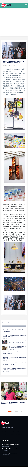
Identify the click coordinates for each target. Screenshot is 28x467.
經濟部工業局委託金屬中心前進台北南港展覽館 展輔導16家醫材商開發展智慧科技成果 (14, 369)
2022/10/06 (12, 65)
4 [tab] (10, 411)
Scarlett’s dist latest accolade (9, 448)
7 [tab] (15, 411)
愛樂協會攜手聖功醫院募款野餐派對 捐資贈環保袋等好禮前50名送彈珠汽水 (14, 352)
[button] (25, 5)
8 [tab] (16, 411)
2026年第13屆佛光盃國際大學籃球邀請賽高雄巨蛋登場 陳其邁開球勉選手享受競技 (17, 341)
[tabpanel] (14, 394)
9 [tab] (17, 411)
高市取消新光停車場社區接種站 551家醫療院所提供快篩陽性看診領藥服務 (14, 330)
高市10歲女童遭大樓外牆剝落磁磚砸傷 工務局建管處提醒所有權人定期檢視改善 (14, 336)
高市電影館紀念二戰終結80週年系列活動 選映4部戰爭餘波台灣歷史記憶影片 (17, 347)
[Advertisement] (14, 22)
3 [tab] (8, 411)
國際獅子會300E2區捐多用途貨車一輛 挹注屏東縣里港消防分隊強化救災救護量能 (14, 363)
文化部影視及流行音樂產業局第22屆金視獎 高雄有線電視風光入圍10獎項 (14, 358)
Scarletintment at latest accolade (10, 444)
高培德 (5, 65)
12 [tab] (21, 411)
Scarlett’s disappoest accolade (10, 453)
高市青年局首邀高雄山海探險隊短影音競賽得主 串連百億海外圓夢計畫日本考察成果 (13, 403)
